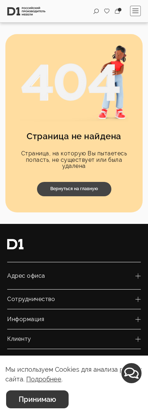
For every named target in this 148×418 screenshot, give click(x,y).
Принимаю (37, 399)
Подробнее (43, 379)
